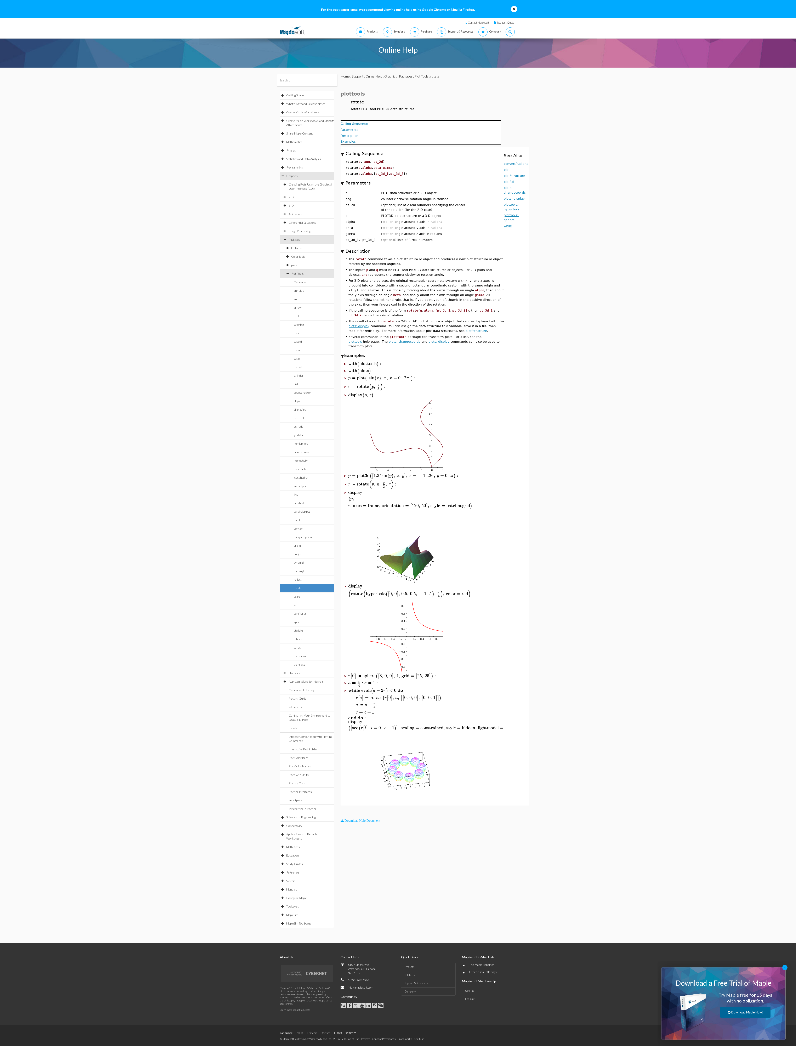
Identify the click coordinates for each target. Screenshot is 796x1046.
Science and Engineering (301, 817)
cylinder (298, 375)
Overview (300, 282)
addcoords (295, 707)
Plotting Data (297, 783)
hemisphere (301, 443)
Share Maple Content (299, 133)
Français (312, 1033)
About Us (287, 957)
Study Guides (294, 864)
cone (297, 333)
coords (293, 728)
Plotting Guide (297, 698)
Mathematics (294, 142)
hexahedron (301, 452)
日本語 (338, 1033)
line (296, 494)
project (298, 554)
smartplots (295, 800)
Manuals (291, 889)
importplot (300, 486)
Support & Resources (416, 983)
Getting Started (295, 95)
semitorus (300, 613)
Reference (292, 872)
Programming (294, 167)
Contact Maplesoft (478, 22)
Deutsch (325, 1033)
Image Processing (300, 231)
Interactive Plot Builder (303, 749)
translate (299, 664)
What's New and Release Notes (305, 104)
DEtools (296, 248)
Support (357, 76)
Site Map (419, 1039)
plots (294, 265)
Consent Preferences (384, 1039)
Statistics (294, 673)
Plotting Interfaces (300, 792)
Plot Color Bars (298, 758)
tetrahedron (301, 639)
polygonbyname (303, 537)
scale (297, 596)
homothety (301, 460)
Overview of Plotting (301, 690)
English (299, 1033)
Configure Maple (296, 898)
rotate (298, 588)
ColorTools (298, 256)
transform (300, 656)
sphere (298, 622)
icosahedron (301, 477)
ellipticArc (300, 409)
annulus (299, 290)
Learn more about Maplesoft (295, 1009)
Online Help (373, 76)
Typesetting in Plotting (302, 809)
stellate (298, 630)
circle (297, 316)
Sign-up (469, 991)
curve (297, 350)
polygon (298, 528)
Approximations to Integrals (306, 681)
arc (296, 299)
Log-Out (469, 999)
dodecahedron (303, 392)
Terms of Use (351, 1039)
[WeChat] (380, 1005)
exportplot (300, 418)
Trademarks (405, 1039)
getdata (298, 435)
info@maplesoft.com (360, 987)
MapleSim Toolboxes (298, 923)
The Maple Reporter (481, 964)
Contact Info (350, 957)
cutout (298, 367)
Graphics (292, 176)
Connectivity (294, 826)
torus (297, 647)
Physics (291, 150)
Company (410, 991)
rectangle (299, 571)
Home (345, 76)
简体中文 (351, 1033)
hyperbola (300, 469)
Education (292, 855)
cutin (297, 358)
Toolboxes (292, 906)
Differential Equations (302, 222)
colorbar (299, 324)
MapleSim (292, 915)
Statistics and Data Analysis (303, 159)
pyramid (299, 562)
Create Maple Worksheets (302, 112)
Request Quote (505, 22)
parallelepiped (302, 511)
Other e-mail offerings (483, 972)
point (297, 520)
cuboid (298, 341)
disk (296, 384)
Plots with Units (299, 775)
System (290, 881)
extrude (298, 426)
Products (409, 966)
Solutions (409, 975)
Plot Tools (297, 273)
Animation (295, 214)
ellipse (297, 401)
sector (298, 605)
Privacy (365, 1039)
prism (297, 545)
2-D (291, 197)
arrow (297, 307)
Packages (294, 239)
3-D (291, 205)
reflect (298, 579)
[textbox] (365, 364)
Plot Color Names (300, 766)
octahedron (301, 503)
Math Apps (293, 847)
